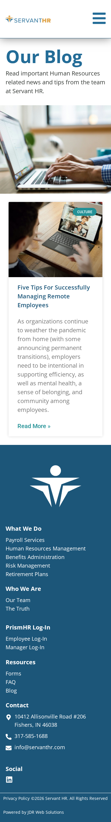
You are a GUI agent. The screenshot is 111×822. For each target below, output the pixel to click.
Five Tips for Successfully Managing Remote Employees (53, 296)
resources (21, 662)
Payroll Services (25, 539)
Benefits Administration (35, 556)
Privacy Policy (16, 798)
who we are (23, 589)
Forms (13, 673)
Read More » (34, 426)
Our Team (18, 600)
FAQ (11, 681)
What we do (23, 528)
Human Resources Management (46, 548)
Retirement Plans (27, 574)
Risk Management (28, 565)
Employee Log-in (26, 638)
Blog (11, 690)
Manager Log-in (25, 647)
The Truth (18, 608)
